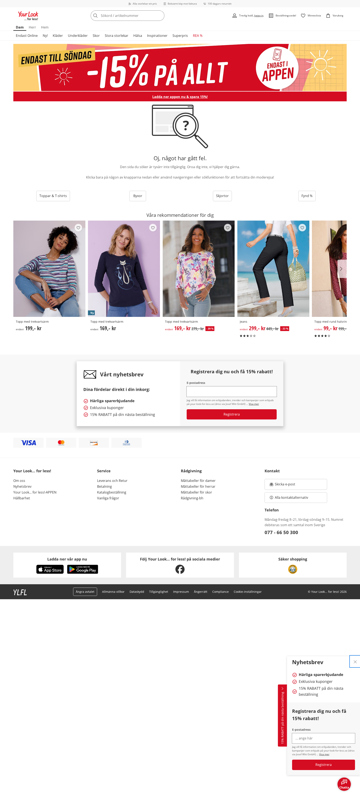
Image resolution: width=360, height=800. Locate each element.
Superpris (180, 35)
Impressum (181, 592)
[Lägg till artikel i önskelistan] (78, 227)
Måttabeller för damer (198, 480)
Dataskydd (137, 592)
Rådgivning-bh (192, 498)
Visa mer (324, 754)
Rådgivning (191, 470)
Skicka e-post (285, 485)
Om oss (19, 480)
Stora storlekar (116, 35)
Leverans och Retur (112, 480)
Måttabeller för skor (196, 492)
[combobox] (136, 16)
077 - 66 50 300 (281, 532)
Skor (96, 35)
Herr (32, 27)
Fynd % (306, 195)
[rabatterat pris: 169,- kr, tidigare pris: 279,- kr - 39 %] (198, 269)
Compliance (220, 592)
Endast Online (27, 35)
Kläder (58, 35)
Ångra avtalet (85, 592)
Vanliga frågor (108, 498)
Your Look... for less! (32, 470)
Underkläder (78, 35)
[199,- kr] (49, 269)
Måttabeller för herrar (198, 486)
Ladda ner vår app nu (67, 559)
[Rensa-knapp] (160, 15)
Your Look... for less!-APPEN (34, 492)
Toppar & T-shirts (53, 195)
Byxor (137, 195)
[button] (342, 269)
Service (104, 470)
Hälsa (137, 35)
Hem (45, 27)
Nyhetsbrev (22, 486)
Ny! (45, 35)
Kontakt (272, 470)
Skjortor (222, 195)
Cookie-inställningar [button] (248, 592)
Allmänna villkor (113, 592)
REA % (197, 35)
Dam (20, 27)
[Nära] (355, 661)
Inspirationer (157, 35)
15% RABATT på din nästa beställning (282, 718)
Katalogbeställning (111, 492)
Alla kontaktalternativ (291, 497)
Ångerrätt (200, 592)
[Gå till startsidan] (28, 15)
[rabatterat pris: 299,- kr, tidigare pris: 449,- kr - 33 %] (273, 269)
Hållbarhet (21, 498)
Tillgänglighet (158, 592)
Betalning (104, 486)
